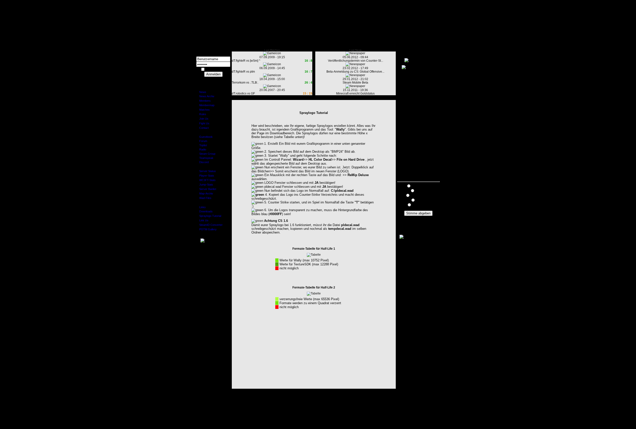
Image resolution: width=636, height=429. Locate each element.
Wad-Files (203, 197)
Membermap (205, 105)
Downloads (204, 211)
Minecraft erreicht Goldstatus (355, 93)
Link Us (202, 220)
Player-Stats (205, 175)
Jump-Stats (204, 184)
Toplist (201, 145)
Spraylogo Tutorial (208, 215)
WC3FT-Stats (206, 180)
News (201, 92)
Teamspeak (204, 157)
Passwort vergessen (213, 78)
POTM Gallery (206, 229)
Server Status (206, 171)
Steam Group (205, 153)
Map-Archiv (204, 193)
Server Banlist (206, 189)
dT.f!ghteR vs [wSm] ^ (246, 60)
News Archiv (205, 96)
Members (203, 100)
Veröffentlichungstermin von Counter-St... (355, 60)
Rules (201, 114)
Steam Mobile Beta (355, 82)
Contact (202, 127)
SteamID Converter (209, 224)
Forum (201, 141)
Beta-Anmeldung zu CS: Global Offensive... (355, 71)
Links (201, 207)
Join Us (202, 118)
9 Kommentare (418, 217)
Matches (203, 109)
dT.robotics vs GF (243, 93)
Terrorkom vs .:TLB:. (245, 82)
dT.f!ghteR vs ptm (243, 71)
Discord (202, 162)
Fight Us (202, 123)
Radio (201, 149)
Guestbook (204, 136)
